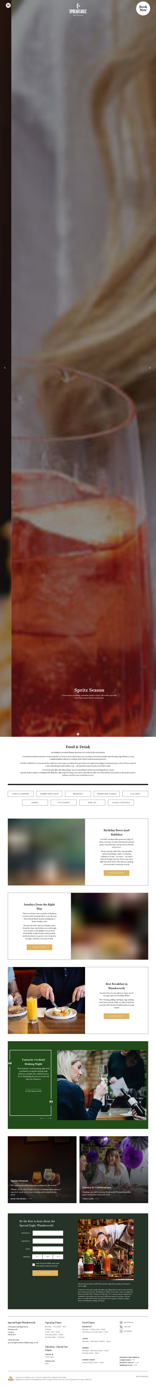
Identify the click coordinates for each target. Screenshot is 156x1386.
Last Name (25, 1241)
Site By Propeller (142, 1376)
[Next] (150, 368)
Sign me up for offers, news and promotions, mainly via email (47, 1264)
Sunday (35, 803)
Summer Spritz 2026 (49, 794)
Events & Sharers (20, 794)
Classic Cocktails (121, 803)
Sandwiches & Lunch (106, 794)
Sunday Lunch (39, 947)
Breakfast (78, 794)
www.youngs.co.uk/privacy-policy (118, 1298)
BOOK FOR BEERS (116, 873)
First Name (25, 1233)
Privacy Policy (116, 1284)
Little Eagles (64, 803)
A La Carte (135, 794)
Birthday (27, 1257)
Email (28, 1249)
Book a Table (116, 1016)
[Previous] (5, 368)
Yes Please (45, 1273)
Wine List (92, 803)
